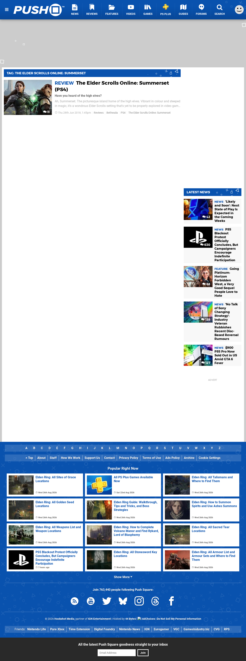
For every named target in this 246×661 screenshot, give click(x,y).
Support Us (92, 458)
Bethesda (112, 112)
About (41, 458)
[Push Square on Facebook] (171, 601)
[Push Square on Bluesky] (123, 601)
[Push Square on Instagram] (139, 601)
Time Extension (79, 629)
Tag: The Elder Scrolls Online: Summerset (46, 73)
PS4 (123, 112)
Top (30, 458)
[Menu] (6, 9)
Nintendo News (129, 629)
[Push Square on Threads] (155, 601)
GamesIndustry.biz (196, 629)
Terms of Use (151, 458)
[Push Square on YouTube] (91, 601)
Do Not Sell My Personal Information (179, 619)
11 (48, 112)
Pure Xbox (57, 629)
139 (207, 319)
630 (207, 245)
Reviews (99, 112)
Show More (122, 577)
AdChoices (148, 619)
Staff (53, 458)
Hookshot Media (64, 619)
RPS (227, 629)
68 (208, 284)
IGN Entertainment (99, 619)
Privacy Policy (128, 458)
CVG (217, 629)
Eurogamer (161, 629)
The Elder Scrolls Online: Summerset (149, 112)
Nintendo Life (36, 629)
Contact (109, 458)
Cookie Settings (209, 458)
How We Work (70, 458)
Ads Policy (172, 458)
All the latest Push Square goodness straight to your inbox (123, 644)
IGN (147, 629)
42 (208, 217)
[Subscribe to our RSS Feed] (74, 601)
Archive (189, 458)
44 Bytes (130, 619)
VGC (176, 629)
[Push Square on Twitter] (107, 601)
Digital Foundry (104, 629)
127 (207, 363)
